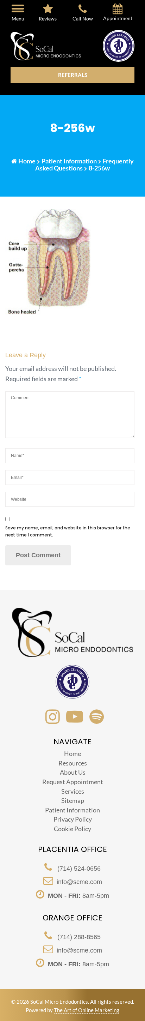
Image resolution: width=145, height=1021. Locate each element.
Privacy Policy (72, 819)
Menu (18, 18)
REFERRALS (72, 75)
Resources (72, 763)
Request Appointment (72, 782)
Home (27, 161)
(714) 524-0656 (78, 868)
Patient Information (69, 161)
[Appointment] (117, 10)
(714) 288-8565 (78, 937)
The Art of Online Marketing (86, 1010)
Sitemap (72, 800)
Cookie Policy (72, 829)
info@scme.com (79, 881)
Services (72, 791)
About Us (73, 772)
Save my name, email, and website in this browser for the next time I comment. (67, 531)
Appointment (117, 18)
